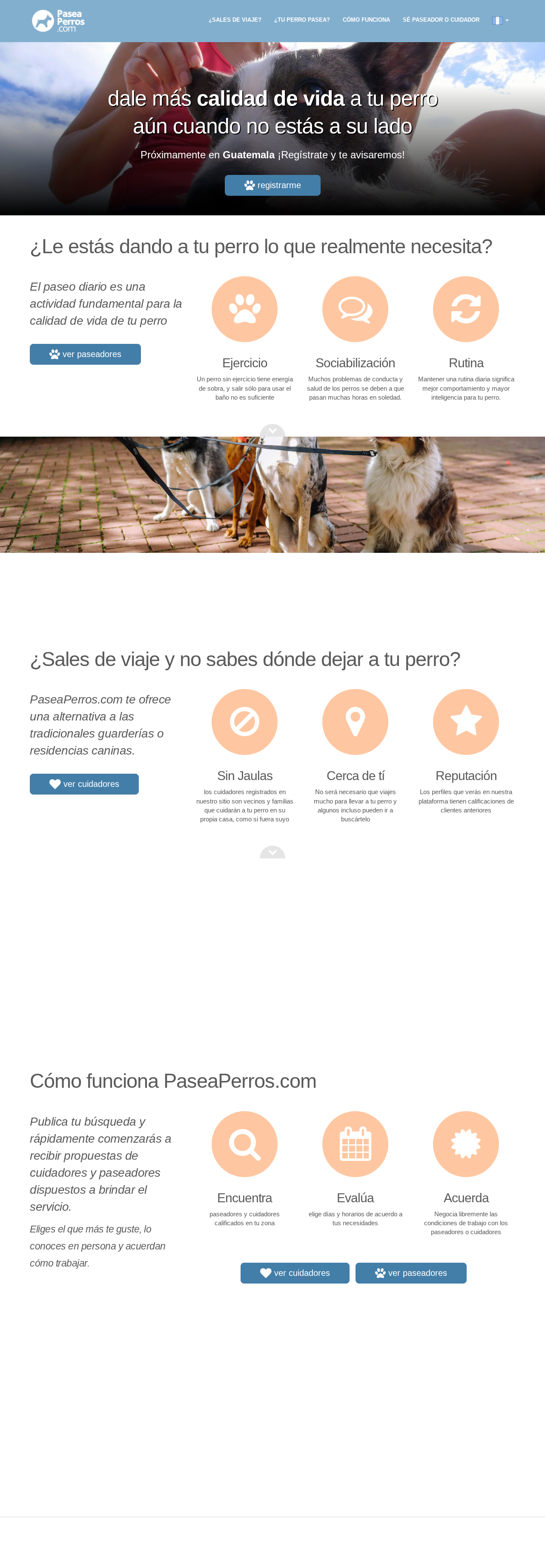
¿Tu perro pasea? (302, 20)
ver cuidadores (90, 784)
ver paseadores (90, 354)
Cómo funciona (366, 20)
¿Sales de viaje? (235, 20)
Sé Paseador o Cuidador (441, 20)
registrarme (278, 185)
